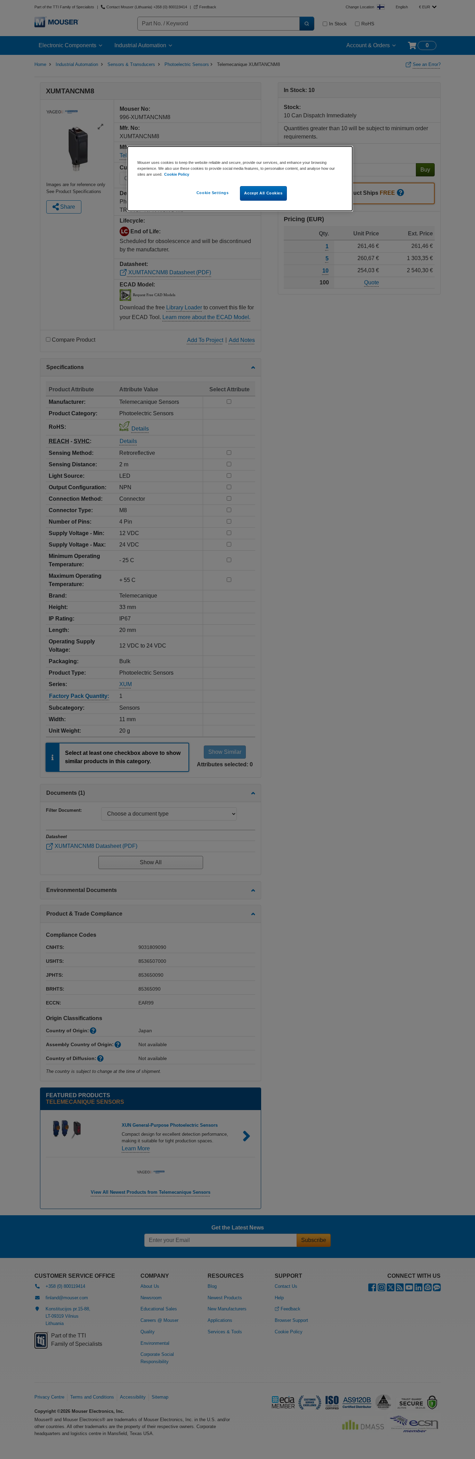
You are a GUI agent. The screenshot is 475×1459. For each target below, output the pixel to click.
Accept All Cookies (263, 193)
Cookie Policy (176, 174)
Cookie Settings (212, 193)
